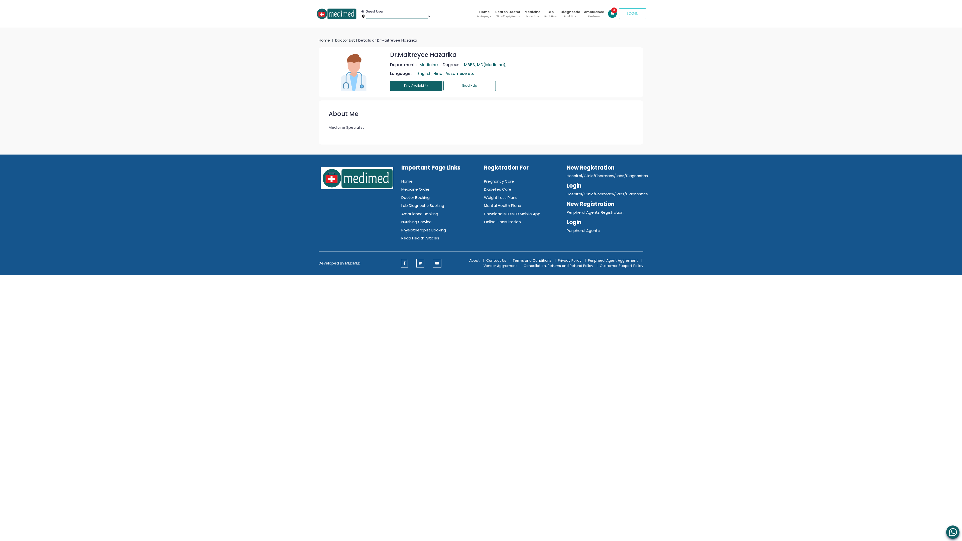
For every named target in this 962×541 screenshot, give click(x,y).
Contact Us (496, 260)
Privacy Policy (569, 260)
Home (484, 14)
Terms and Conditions (532, 260)
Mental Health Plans (502, 205)
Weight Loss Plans (500, 197)
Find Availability (416, 85)
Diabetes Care (497, 189)
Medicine (532, 14)
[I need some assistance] (952, 532)
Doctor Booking (415, 197)
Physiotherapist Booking (423, 230)
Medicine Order (415, 189)
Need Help (469, 85)
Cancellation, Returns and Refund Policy (559, 265)
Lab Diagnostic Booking (422, 205)
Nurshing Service (416, 221)
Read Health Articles (420, 238)
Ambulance (594, 14)
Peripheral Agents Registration (595, 212)
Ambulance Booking (419, 213)
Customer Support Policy (621, 265)
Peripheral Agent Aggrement (613, 260)
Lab (550, 14)
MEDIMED (352, 263)
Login (633, 13)
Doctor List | (346, 40)
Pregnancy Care (499, 181)
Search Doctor (508, 14)
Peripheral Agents (583, 230)
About (474, 260)
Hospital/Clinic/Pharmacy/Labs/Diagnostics (607, 175)
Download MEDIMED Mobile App (512, 213)
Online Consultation (502, 221)
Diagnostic (570, 14)
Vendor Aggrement (501, 265)
